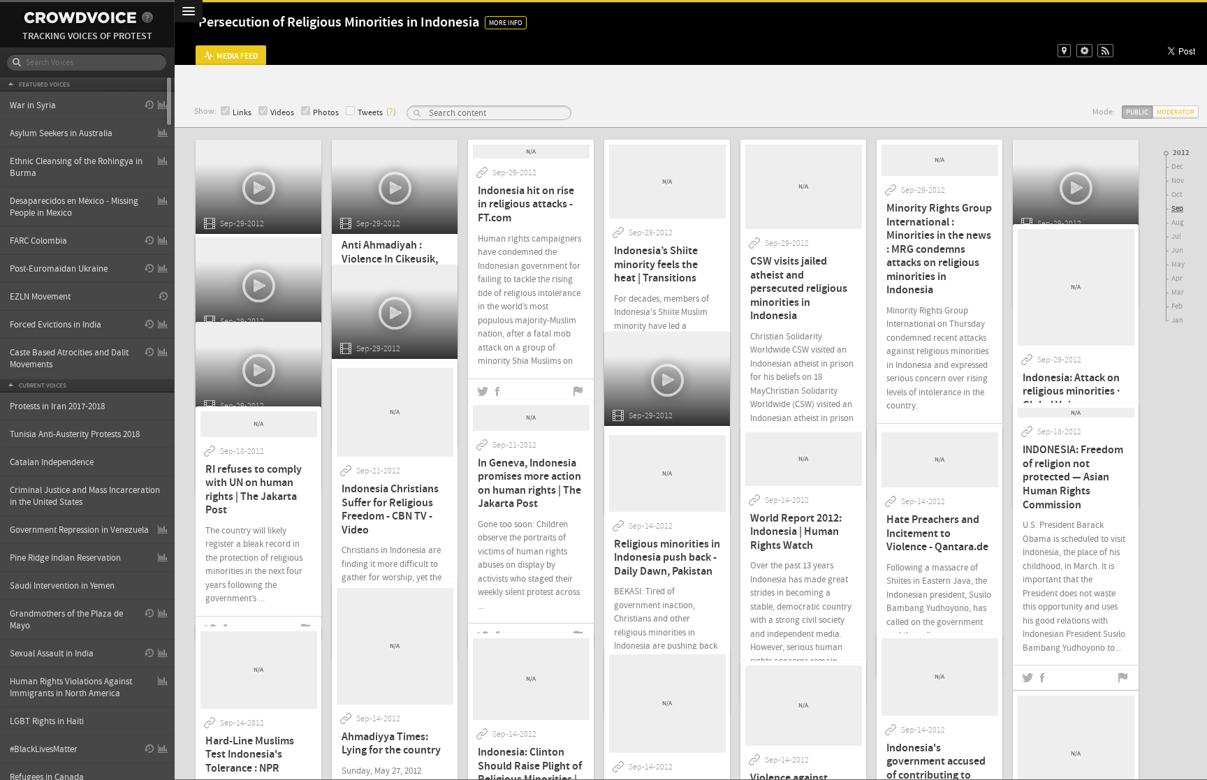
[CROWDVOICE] (80, 18)
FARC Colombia (38, 240)
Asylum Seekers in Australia (61, 133)
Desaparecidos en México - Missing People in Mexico (74, 207)
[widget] (1084, 50)
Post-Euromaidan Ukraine (59, 268)
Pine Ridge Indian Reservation (65, 558)
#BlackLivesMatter (44, 749)
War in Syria (33, 105)
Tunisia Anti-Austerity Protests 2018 (75, 434)
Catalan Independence (52, 462)
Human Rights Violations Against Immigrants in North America (71, 687)
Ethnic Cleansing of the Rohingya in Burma (76, 167)
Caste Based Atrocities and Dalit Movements (69, 358)
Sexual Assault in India (52, 653)
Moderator (1175, 112)
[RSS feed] (1105, 50)
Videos (282, 113)
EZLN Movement (40, 296)
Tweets (370, 113)
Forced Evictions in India (55, 324)
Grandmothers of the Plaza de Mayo (66, 619)
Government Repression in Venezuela (79, 530)
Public (1137, 112)
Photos (326, 113)
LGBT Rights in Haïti (47, 721)
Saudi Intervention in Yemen (62, 585)
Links (242, 113)
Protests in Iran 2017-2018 (57, 406)
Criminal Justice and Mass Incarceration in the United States (85, 496)
